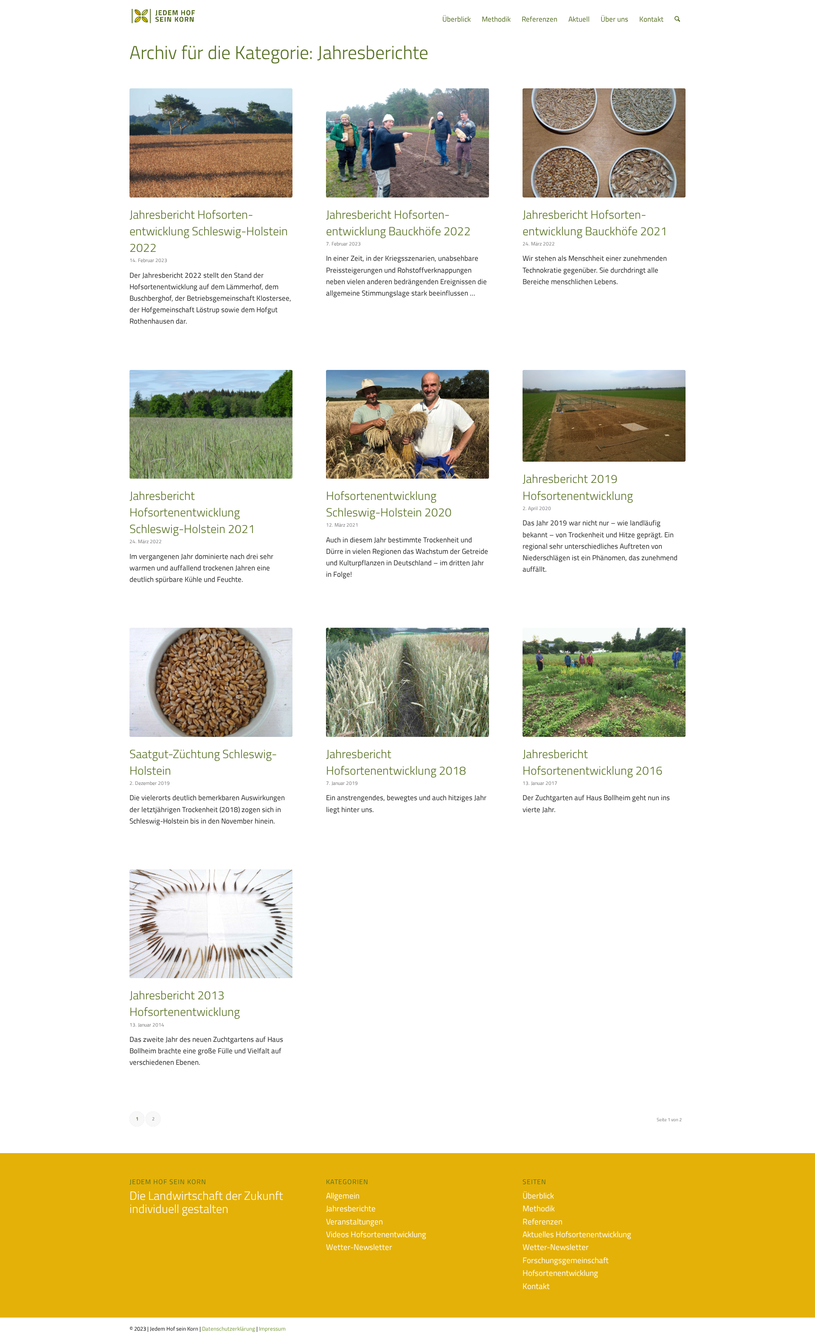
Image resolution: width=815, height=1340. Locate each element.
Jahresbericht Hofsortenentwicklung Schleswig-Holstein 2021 (192, 512)
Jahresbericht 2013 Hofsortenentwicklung (184, 1003)
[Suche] (677, 19)
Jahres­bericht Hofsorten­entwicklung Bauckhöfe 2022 (398, 222)
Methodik (539, 1208)
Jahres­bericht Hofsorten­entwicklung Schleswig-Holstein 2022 (208, 231)
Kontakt (536, 1286)
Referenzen (542, 1221)
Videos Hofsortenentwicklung (376, 1234)
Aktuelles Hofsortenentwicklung (577, 1234)
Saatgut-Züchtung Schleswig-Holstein (203, 762)
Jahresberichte (351, 1208)
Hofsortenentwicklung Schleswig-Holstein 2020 (389, 503)
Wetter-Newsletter (359, 1247)
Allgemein (343, 1195)
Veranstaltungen (354, 1221)
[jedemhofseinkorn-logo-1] (176, 19)
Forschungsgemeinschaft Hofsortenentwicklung (566, 1266)
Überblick (538, 1195)
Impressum (272, 1328)
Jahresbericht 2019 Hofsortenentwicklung (578, 486)
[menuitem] (456, 19)
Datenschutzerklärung (229, 1328)
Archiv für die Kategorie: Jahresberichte (278, 52)
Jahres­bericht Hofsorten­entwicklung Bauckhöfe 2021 (595, 222)
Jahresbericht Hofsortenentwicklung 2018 (396, 762)
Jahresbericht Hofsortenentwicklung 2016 (593, 762)
